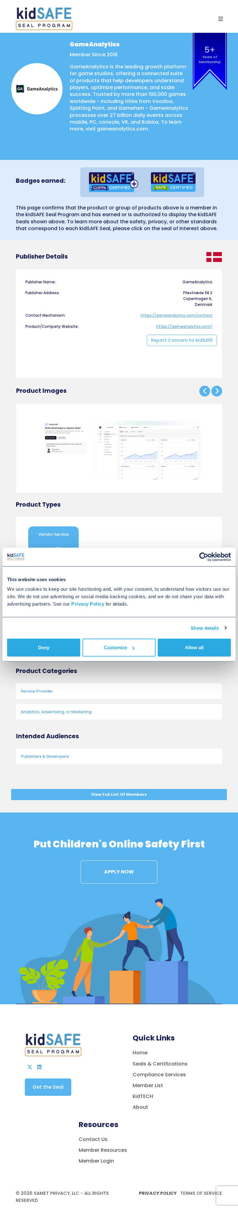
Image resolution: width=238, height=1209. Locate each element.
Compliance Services (159, 1075)
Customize (115, 647)
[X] (29, 1067)
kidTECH (143, 1096)
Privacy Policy (158, 1193)
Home (140, 1053)
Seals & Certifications (160, 1064)
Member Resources (103, 1150)
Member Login (96, 1161)
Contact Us (93, 1139)
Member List (148, 1085)
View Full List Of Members (119, 794)
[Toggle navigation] (220, 19)
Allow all (194, 647)
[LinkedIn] (39, 1067)
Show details (205, 627)
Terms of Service (200, 1193)
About (140, 1107)
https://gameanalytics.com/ (184, 326)
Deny (43, 647)
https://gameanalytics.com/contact (176, 315)
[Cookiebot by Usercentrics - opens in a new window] (204, 556)
